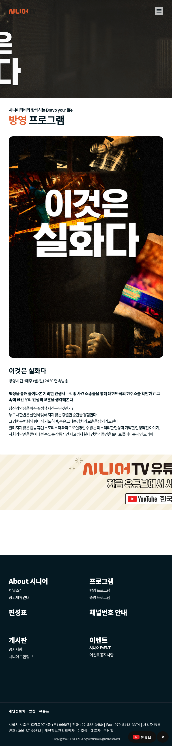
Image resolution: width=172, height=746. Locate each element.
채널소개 (15, 590)
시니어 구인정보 (21, 656)
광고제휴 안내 (19, 597)
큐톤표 (44, 711)
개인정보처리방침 (22, 711)
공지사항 (15, 649)
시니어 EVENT (99, 647)
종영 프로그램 (99, 597)
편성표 (18, 612)
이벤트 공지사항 (101, 655)
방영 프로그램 (99, 590)
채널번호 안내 (108, 612)
